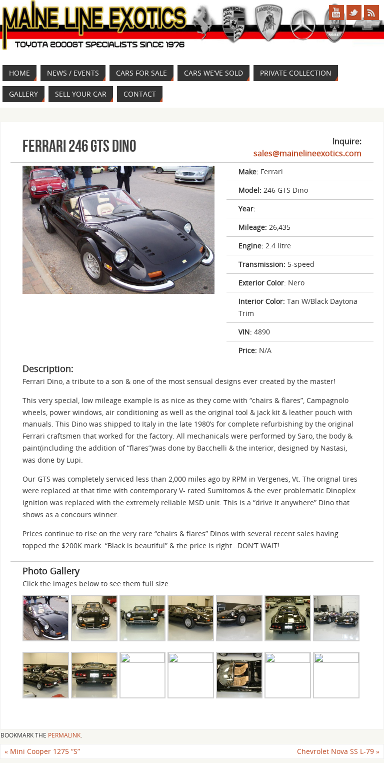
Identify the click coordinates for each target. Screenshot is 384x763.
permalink (64, 735)
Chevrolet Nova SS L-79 (338, 751)
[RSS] (371, 12)
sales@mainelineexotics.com (308, 153)
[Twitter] (354, 12)
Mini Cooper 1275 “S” (42, 751)
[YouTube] (336, 12)
